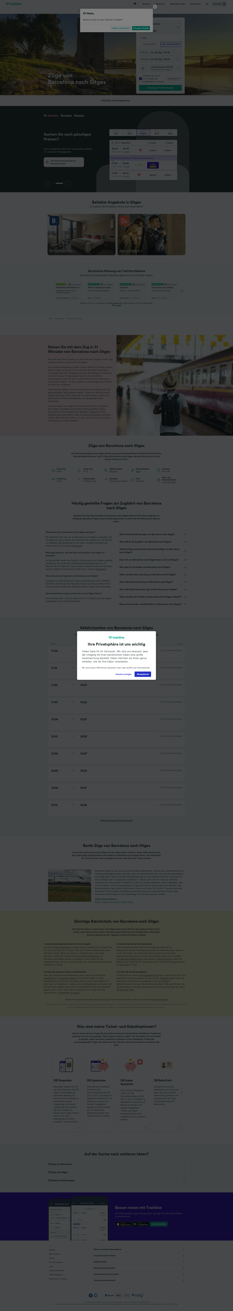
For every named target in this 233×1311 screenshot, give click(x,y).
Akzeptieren (143, 674)
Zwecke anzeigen (124, 674)
